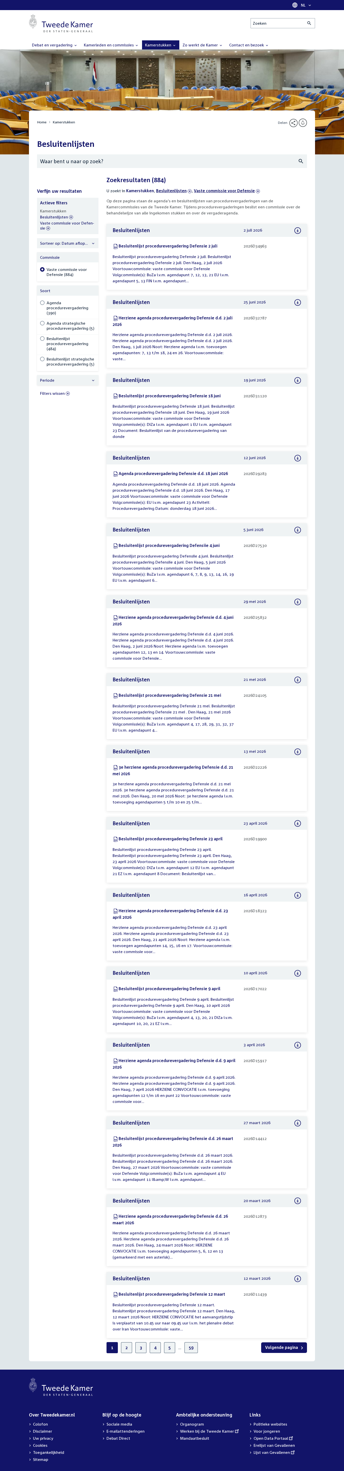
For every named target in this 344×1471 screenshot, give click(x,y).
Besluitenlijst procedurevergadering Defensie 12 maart (172, 1294)
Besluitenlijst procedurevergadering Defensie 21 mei (170, 695)
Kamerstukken (64, 122)
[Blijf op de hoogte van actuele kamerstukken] (303, 123)
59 (191, 1347)
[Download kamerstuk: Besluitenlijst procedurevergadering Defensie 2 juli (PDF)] (297, 230)
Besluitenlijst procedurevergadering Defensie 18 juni (170, 395)
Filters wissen (52, 393)
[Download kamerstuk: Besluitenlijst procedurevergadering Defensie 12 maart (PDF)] (297, 1278)
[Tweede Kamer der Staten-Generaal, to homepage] (61, 23)
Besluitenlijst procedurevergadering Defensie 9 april (169, 988)
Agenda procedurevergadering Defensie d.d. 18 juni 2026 (173, 473)
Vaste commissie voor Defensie (224, 190)
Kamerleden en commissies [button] (109, 44)
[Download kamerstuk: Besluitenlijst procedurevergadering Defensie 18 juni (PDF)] (297, 380)
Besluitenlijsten (171, 190)
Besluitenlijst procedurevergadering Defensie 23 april (171, 838)
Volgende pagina (282, 1347)
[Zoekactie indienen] (309, 23)
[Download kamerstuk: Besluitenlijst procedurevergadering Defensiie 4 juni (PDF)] (297, 530)
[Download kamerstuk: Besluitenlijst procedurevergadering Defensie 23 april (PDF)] (297, 823)
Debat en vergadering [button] (53, 44)
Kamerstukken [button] (158, 44)
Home (42, 122)
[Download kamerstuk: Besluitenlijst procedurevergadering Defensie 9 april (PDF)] (297, 973)
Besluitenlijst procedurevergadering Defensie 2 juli (168, 245)
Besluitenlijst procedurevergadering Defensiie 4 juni (169, 545)
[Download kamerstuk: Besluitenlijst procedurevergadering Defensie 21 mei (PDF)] (297, 680)
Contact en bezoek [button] (247, 44)
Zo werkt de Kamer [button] (201, 44)
